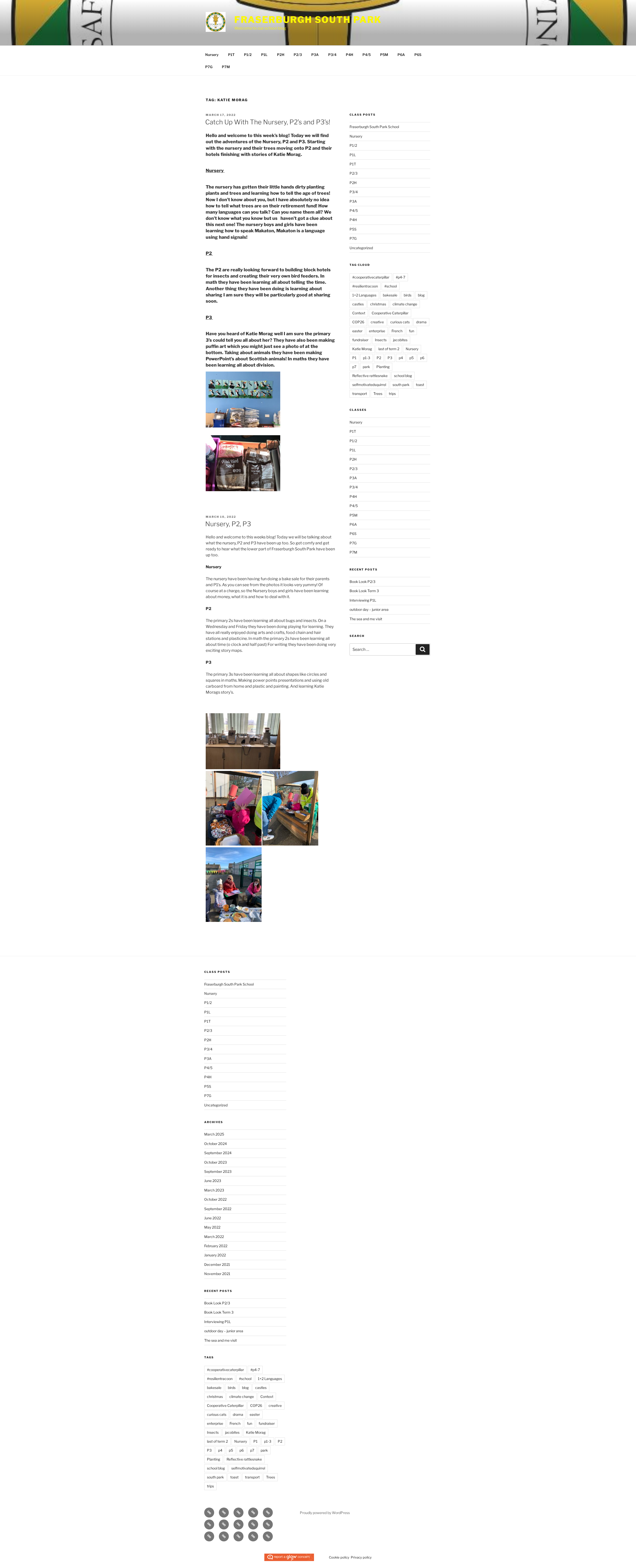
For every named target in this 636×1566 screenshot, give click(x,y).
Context (358, 313)
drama (421, 322)
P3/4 (332, 54)
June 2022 (212, 1218)
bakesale (390, 295)
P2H (280, 54)
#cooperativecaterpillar (370, 277)
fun (411, 331)
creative (377, 322)
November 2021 (217, 1274)
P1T (231, 54)
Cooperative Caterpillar (390, 313)
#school (390, 286)
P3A (315, 54)
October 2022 (215, 1199)
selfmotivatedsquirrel (369, 384)
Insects (381, 340)
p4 (401, 358)
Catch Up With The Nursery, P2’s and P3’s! (267, 122)
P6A (401, 54)
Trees (377, 393)
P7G (208, 67)
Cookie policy (339, 1557)
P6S (417, 54)
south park (401, 384)
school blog (403, 376)
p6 (422, 358)
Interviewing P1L (363, 600)
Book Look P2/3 (362, 581)
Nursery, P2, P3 (228, 524)
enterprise (377, 331)
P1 (354, 358)
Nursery (212, 54)
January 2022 (215, 1255)
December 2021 (217, 1264)
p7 (354, 367)
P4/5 (366, 54)
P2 (379, 358)
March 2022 (214, 1236)
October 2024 (215, 1143)
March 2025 (214, 1134)
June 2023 (212, 1181)
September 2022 (217, 1209)
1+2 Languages (364, 295)
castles (358, 304)
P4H (349, 54)
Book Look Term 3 (364, 591)
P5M (384, 54)
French (397, 331)
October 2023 (215, 1162)
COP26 (358, 322)
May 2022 (212, 1227)
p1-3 (366, 358)
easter (357, 331)
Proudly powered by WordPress (325, 1513)
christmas (378, 304)
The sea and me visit (366, 619)
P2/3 (298, 54)
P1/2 (248, 54)
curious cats (400, 322)
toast (420, 384)
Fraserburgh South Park (308, 19)
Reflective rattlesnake (370, 376)
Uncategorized (361, 248)
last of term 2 (388, 349)
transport (359, 393)
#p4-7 (400, 277)
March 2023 (214, 1190)
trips (392, 393)
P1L (264, 54)
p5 (411, 358)
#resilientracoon (365, 286)
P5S (353, 229)
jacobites (400, 340)
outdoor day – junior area (369, 609)
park (366, 367)
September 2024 (218, 1153)
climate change (405, 304)
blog (421, 295)
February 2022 (215, 1246)
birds (407, 295)
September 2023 (218, 1171)
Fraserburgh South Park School (374, 127)
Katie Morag (362, 349)
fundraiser (360, 340)
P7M (226, 67)
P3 (390, 358)
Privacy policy (361, 1557)
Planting (383, 367)
